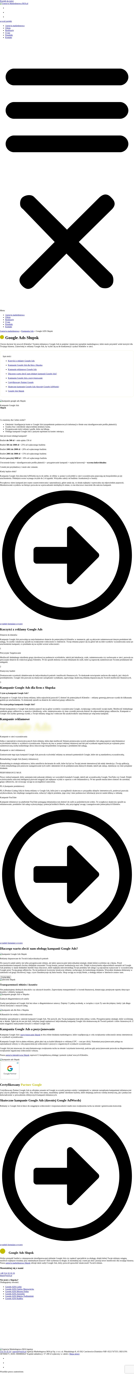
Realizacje (9, 30)
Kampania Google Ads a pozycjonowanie (25, 378)
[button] (67, 176)
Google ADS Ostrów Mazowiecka (19, 1289)
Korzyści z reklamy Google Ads (21, 361)
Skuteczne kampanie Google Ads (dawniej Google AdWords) (33, 387)
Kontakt (8, 37)
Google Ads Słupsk (16, 391)
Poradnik (9, 35)
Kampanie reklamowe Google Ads (22, 369)
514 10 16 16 (5, 1351)
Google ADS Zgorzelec (15, 1294)
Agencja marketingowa (14, 26)
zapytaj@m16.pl (19, 1351)
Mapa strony (74, 1354)
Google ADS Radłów (14, 1298)
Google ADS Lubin (13, 1287)
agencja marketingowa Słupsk (18, 1263)
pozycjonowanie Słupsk (30, 1035)
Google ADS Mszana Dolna (17, 1291)
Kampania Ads (27, 331)
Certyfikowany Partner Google (21, 382)
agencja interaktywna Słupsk (17, 1055)
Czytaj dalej (5, 977)
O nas (7, 33)
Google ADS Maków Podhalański (19, 1296)
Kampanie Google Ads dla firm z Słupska (25, 365)
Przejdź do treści (7, 1)
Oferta (7, 28)
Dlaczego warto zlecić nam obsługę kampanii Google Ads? (32, 374)
